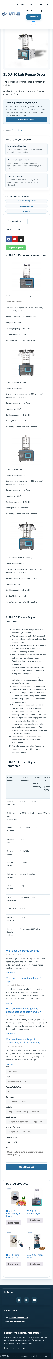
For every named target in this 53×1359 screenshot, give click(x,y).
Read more (13, 1223)
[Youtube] (15, 239)
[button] (33, 22)
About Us (21, 5)
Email (8, 1077)
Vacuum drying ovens (26, 201)
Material (9, 1107)
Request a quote (26, 119)
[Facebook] (9, 239)
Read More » (10, 972)
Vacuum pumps (26, 206)
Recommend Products (39, 5)
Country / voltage (13, 1127)
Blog (40, 11)
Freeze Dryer (17, 130)
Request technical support (15, 1348)
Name (8, 1067)
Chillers (26, 211)
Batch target (11, 1117)
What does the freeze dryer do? (23, 950)
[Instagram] (21, 239)
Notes (8, 1147)
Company (10, 1097)
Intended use (11, 1137)
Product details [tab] (15, 221)
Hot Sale (28, 11)
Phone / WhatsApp (13, 1087)
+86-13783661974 (17, 1321)
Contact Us (33, 17)
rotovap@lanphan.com (18, 1317)
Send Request (26, 1167)
